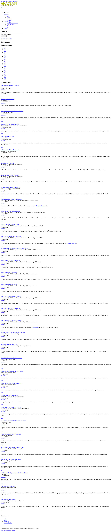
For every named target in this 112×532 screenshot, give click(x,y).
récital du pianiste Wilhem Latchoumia (10, 149)
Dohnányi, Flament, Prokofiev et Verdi (10, 224)
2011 (5, 68)
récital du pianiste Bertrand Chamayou (10, 85)
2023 (5, 52)
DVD (8, 25)
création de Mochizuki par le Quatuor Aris (11, 434)
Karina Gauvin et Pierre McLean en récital (11, 407)
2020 (5, 56)
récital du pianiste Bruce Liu (7, 99)
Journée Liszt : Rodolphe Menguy (9, 284)
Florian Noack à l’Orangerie (7, 163)
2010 (5, 70)
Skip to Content (4, 1)
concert (8, 17)
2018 (5, 59)
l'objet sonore (7, 21)
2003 (5, 79)
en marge (9, 20)
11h (49, 291)
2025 (5, 49)
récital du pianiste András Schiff (8, 486)
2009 (5, 71)
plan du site (6, 521)
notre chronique (72, 243)
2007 (5, 74)
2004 (5, 78)
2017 (5, 60)
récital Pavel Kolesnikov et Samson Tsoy (10, 308)
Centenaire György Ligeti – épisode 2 (10, 124)
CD (7, 27)
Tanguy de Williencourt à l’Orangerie (10, 175)
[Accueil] (9, 6)
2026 (5, 48)
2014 (5, 64)
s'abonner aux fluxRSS (6, 38)
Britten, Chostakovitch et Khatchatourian (10, 211)
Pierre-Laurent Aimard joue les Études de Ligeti (12, 447)
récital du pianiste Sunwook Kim (8, 499)
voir (2, 96)
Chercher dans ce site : (6, 34)
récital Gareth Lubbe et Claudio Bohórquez (11, 236)
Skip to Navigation (13, 1)
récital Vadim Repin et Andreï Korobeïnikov (11, 358)
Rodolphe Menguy (40, 205)
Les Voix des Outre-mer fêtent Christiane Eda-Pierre (13, 420)
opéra (8, 16)
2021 (5, 55)
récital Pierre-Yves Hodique (7, 136)
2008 (5, 72)
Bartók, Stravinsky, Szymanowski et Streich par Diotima (14, 472)
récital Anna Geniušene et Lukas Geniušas (11, 296)
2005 (5, 77)
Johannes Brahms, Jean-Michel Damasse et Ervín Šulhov (14, 248)
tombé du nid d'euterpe (12, 23)
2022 (5, 53)
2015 (5, 63)
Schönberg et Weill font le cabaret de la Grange (12, 371)
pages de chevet (10, 24)
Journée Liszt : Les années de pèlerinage (10, 260)
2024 (5, 51)
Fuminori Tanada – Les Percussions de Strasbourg (13, 332)
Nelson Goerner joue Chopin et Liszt (9, 395)
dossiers (5, 28)
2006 (5, 75)
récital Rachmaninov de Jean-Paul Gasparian (11, 199)
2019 (5, 57)
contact (5, 518)
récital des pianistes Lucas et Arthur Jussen (11, 459)
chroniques (6, 14)
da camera (9, 18)
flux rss (5, 520)
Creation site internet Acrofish (8, 530)
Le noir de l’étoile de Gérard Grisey (9, 344)
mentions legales (8, 523)
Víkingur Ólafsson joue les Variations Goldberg (12, 111)
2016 (5, 62)
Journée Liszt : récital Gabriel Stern (9, 272)
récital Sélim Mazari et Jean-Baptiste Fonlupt (11, 320)
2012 (5, 67)
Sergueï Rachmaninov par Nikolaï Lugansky (11, 383)
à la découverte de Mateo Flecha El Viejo (10, 187)
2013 (5, 66)
